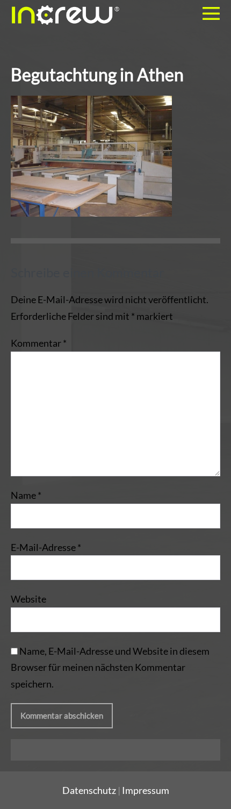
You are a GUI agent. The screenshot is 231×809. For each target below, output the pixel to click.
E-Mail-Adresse (46, 547)
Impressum (145, 790)
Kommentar (39, 343)
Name (26, 495)
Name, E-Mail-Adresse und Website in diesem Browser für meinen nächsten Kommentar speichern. (110, 667)
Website (28, 599)
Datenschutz (89, 790)
